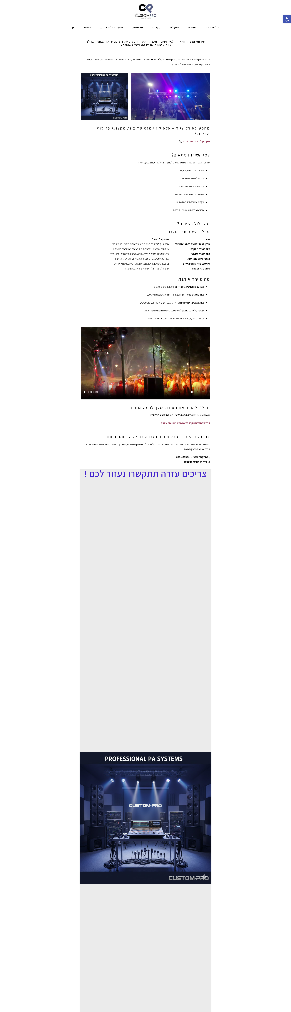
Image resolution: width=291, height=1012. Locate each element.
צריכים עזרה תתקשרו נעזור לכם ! (145, 473)
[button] (287, 19)
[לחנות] (73, 27)
